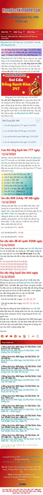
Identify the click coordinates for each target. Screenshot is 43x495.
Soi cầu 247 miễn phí (32, 489)
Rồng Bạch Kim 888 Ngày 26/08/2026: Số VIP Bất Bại (21, 361)
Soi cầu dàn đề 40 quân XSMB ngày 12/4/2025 (21, 136)
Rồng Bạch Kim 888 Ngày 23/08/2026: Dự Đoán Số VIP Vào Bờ (19, 390)
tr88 (3, 446)
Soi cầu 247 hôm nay (27, 491)
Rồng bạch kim (13, 36)
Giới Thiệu (6, 461)
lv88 (31, 445)
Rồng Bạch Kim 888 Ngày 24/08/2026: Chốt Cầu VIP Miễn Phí (20, 380)
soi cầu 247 (25, 493)
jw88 (10, 445)
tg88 (20, 445)
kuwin (26, 445)
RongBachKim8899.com (31, 456)
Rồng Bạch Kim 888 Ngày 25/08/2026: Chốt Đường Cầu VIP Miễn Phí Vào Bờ (20, 371)
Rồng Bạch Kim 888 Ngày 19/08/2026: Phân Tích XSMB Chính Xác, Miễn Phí (20, 430)
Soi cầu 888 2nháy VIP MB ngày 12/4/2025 (20, 131)
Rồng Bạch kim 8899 (25, 113)
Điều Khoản (24, 461)
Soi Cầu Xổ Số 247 (10, 491)
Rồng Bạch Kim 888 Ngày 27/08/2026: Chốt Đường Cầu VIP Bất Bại (20, 351)
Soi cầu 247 (7, 489)
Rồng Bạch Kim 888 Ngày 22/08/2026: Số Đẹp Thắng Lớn (21, 400)
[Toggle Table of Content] (36, 121)
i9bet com (10, 446)
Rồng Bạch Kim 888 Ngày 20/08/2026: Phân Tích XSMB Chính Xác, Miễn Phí (20, 420)
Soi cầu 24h (18, 489)
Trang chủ (4, 36)
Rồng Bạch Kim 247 (9, 58)
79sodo (4, 445)
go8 (15, 445)
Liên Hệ (14, 461)
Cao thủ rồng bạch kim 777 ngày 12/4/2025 (20, 125)
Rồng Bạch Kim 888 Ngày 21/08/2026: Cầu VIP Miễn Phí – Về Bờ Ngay (21, 410)
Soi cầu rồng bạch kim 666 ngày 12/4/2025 (20, 142)
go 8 (36, 445)
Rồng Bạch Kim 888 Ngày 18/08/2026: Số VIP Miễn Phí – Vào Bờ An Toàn (21, 439)
